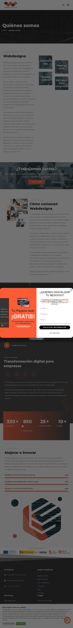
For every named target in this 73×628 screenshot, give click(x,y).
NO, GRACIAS (55, 333)
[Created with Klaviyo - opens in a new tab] (36, 339)
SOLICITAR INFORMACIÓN (54, 327)
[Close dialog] (71, 290)
